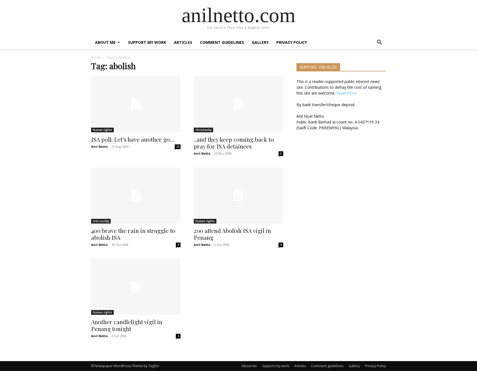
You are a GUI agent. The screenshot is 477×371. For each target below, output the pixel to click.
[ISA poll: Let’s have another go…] (136, 104)
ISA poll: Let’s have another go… (132, 139)
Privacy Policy (291, 42)
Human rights (102, 130)
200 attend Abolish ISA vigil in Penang (232, 234)
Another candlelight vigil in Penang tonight (126, 325)
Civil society (101, 221)
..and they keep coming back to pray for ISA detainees (234, 142)
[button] (379, 42)
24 (177, 147)
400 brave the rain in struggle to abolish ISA (133, 234)
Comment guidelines (222, 42)
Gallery (260, 42)
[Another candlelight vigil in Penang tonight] (136, 287)
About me (105, 42)
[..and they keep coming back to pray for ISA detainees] (238, 104)
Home (96, 57)
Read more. (346, 93)
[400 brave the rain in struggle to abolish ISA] (136, 196)
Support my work (147, 42)
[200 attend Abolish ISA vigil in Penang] (238, 196)
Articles (183, 42)
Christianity (203, 130)
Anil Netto (99, 146)
